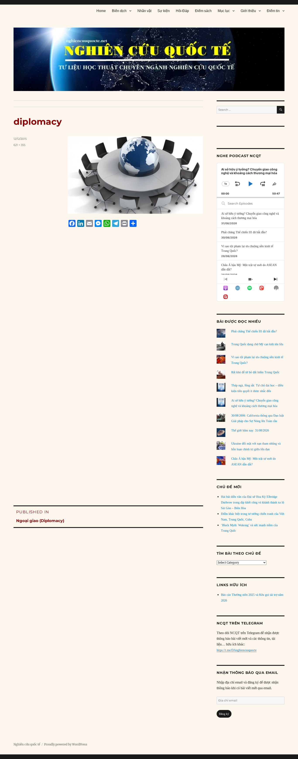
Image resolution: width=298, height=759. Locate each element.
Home (101, 11)
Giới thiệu (248, 11)
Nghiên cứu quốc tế (27, 744)
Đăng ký (224, 713)
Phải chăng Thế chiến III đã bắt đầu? (244, 232)
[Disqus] (108, 313)
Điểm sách (203, 11)
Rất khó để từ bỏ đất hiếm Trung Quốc (255, 372)
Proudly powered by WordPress (65, 744)
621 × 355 (19, 145)
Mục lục (224, 11)
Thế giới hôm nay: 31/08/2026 (250, 430)
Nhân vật (144, 11)
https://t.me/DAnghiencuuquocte (237, 650)
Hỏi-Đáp (182, 11)
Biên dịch (119, 11)
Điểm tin (273, 11)
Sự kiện (164, 11)
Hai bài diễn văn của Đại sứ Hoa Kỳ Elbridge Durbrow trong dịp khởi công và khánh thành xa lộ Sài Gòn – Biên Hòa (252, 502)
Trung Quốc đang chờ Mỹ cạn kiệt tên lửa (257, 344)
